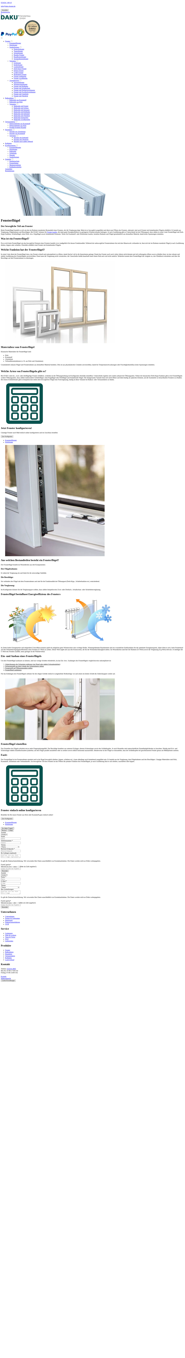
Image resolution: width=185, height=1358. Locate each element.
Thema (3, 845)
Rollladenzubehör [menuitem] (15, 167)
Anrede (3, 832)
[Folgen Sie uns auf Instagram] (92, 1351)
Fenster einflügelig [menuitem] (20, 76)
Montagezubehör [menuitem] (15, 165)
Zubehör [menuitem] (8, 159)
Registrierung (5, 12)
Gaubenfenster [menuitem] (19, 67)
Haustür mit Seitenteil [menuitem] (21, 138)
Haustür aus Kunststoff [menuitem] (17, 133)
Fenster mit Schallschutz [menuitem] (22, 88)
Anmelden (5, 10)
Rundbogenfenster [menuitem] (20, 57)
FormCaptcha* (6, 865)
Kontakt (3, 976)
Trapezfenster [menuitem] (18, 51)
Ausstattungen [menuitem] (14, 80)
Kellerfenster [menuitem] (18, 65)
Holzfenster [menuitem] (13, 45)
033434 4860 (11, 969)
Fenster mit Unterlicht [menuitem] (21, 94)
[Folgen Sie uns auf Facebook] (92, 1166)
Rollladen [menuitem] (8, 143)
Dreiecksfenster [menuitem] (19, 49)
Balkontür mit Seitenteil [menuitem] (22, 114)
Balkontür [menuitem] (12, 151)
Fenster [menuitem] (7, 41)
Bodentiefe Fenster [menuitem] (20, 74)
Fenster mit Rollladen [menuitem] (21, 86)
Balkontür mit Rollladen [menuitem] (22, 112)
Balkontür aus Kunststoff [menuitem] (17, 100)
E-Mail (4, 881)
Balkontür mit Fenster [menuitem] (21, 106)
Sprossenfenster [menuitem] (19, 82)
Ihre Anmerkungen (7, 889)
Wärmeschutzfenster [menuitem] (20, 84)
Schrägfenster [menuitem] (18, 53)
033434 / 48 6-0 (6, 3)
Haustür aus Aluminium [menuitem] (17, 132)
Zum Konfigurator (7, 436)
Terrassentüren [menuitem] (10, 122)
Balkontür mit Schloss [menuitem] (21, 108)
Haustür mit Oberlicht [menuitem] (21, 139)
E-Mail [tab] (11, 830)
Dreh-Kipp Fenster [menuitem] (20, 69)
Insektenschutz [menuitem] (14, 161)
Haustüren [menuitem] (9, 130)
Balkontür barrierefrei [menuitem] (21, 118)
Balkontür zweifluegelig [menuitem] (22, 119)
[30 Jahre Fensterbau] (32, 35)
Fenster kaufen (52, 232)
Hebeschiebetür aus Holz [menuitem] (17, 125)
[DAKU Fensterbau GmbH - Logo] (15, 19)
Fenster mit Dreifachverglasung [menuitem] (24, 90)
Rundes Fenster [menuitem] (19, 55)
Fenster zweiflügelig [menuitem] (20, 78)
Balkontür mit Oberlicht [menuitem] (22, 116)
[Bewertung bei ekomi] (20, 35)
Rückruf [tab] (4, 830)
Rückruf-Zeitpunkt (8, 849)
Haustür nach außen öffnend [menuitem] (23, 141)
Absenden (5, 871)
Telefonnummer (7, 841)
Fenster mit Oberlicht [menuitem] (21, 96)
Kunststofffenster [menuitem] (15, 43)
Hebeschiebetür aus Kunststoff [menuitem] (19, 124)
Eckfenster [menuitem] (17, 63)
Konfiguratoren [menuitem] (10, 145)
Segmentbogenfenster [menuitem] (21, 59)
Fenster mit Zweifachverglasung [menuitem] (24, 92)
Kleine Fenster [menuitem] (19, 71)
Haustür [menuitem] (12, 155)
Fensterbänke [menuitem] (13, 163)
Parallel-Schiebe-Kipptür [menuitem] (17, 127)
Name (3, 836)
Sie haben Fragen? (7, 828)
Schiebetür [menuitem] (13, 153)
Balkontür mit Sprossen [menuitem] (22, 110)
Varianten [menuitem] (12, 61)
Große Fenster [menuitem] (18, 72)
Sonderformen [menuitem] (14, 47)
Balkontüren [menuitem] (9, 98)
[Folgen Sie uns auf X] (2, 1356)
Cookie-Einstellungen (8, 980)
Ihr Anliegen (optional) (8, 853)
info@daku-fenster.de (8, 6)
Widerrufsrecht (6, 978)
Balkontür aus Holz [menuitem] (16, 102)
